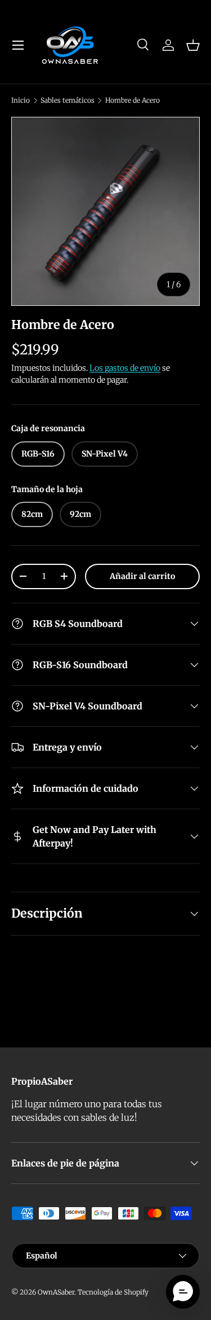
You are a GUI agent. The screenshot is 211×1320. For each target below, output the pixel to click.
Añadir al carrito (142, 576)
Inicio (20, 100)
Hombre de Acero (132, 100)
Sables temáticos (68, 100)
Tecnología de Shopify (113, 1292)
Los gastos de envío (124, 368)
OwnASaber (56, 1292)
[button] (193, 45)
